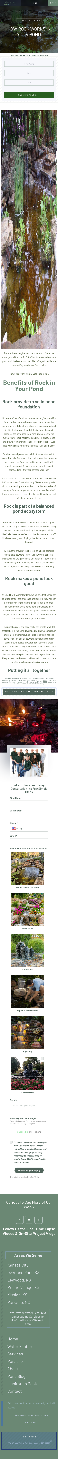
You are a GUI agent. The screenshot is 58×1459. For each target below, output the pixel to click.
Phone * (14, 823)
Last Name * (16, 810)
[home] (10, 3)
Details (13, 1100)
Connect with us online (16, 682)
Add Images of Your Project (23, 1118)
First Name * (16, 798)
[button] (34, 3)
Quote (53, 3)
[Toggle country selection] (15, 828)
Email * (13, 836)
